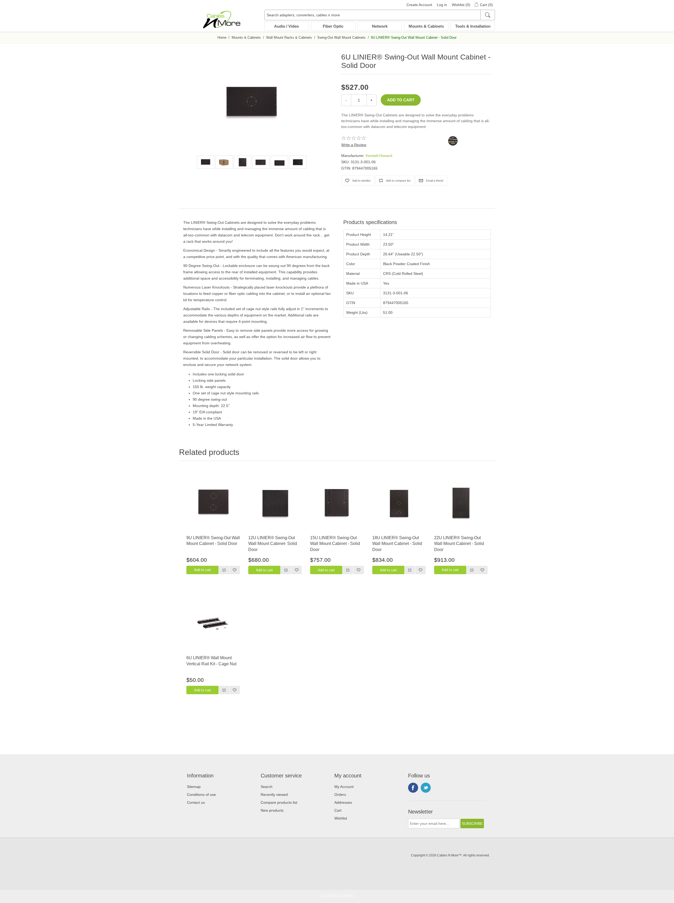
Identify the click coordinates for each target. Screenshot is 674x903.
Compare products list (279, 802)
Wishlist (340, 818)
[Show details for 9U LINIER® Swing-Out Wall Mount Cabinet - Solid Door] (213, 503)
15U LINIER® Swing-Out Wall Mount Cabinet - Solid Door (335, 543)
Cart (337, 810)
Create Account (419, 5)
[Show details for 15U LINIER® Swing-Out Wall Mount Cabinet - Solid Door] (337, 503)
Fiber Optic (333, 26)
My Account (344, 787)
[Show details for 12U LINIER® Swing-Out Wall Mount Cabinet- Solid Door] (275, 503)
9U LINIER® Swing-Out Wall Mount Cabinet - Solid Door (213, 540)
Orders (340, 794)
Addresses (343, 802)
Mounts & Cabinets (426, 26)
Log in (442, 5)
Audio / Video (286, 26)
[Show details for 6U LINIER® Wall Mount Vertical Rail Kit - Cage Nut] (213, 623)
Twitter (426, 788)
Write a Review (353, 145)
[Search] (487, 15)
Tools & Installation (472, 26)
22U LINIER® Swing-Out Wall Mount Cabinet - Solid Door (459, 543)
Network (380, 26)
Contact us (196, 802)
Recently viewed (274, 794)
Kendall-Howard (379, 155)
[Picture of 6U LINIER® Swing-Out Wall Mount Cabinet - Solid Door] (205, 162)
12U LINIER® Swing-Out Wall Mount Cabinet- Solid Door (272, 543)
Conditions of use (201, 794)
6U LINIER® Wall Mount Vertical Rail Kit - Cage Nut (211, 661)
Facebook (413, 788)
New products (272, 810)
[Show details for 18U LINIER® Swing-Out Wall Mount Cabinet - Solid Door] (399, 503)
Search (266, 787)
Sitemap (194, 787)
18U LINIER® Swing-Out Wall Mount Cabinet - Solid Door (397, 543)
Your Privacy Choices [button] (337, 895)
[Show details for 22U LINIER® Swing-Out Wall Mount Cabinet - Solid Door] (461, 503)
